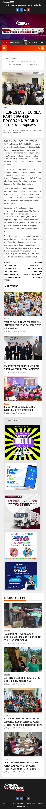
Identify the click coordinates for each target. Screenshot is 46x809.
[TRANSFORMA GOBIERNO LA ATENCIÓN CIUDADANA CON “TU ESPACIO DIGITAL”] (23, 348)
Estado (29, 5)
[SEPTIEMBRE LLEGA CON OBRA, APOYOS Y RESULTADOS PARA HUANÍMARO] (23, 659)
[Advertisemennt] (23, 31)
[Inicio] (4, 48)
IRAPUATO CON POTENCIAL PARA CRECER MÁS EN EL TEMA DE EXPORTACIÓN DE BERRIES (32, 269)
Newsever (40, 803)
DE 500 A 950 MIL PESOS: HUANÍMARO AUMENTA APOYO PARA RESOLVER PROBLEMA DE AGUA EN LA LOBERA (21, 765)
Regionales (22, 5)
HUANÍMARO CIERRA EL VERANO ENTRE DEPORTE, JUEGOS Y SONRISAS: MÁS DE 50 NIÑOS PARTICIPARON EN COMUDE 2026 (23, 721)
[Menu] (9, 48)
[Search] (39, 48)
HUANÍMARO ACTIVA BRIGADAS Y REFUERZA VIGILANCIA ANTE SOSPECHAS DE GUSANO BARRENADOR (22, 637)
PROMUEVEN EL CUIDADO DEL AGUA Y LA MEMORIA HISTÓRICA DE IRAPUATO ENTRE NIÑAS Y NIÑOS (22, 325)
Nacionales (37, 5)
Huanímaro (7, 630)
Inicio (8, 5)
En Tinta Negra (22, 331)
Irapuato (14, 5)
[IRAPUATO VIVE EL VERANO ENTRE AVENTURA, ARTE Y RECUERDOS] (23, 388)
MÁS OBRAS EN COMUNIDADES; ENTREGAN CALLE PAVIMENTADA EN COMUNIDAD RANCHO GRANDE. (12, 271)
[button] (9, 48)
